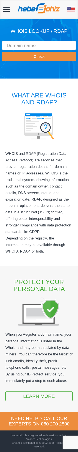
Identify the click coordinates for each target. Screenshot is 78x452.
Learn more (39, 396)
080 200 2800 (55, 424)
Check (39, 56)
